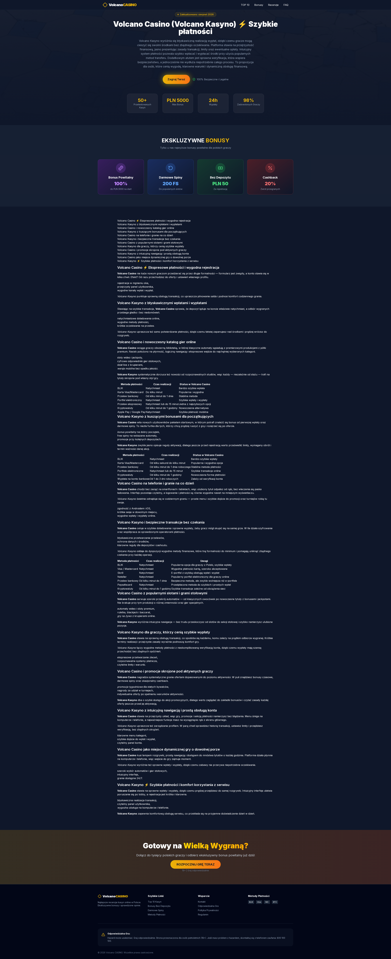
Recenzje (273, 4)
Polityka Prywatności (208, 910)
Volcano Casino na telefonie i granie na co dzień (145, 235)
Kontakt (201, 901)
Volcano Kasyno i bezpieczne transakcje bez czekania (148, 238)
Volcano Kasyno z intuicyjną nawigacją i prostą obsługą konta (153, 253)
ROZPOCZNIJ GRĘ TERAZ (196, 864)
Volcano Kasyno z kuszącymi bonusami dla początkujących (152, 231)
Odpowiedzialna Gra (208, 906)
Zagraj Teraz (176, 79)
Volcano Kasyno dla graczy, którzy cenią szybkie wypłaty (150, 246)
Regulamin (203, 914)
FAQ (285, 4)
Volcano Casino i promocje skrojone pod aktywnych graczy (151, 249)
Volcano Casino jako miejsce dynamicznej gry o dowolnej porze (154, 257)
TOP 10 (245, 4)
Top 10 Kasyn (154, 901)
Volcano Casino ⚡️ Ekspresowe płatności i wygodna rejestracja (153, 220)
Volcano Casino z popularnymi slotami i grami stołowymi (150, 242)
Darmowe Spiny (156, 910)
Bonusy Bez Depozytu (159, 906)
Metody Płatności (156, 914)
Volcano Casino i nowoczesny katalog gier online (145, 227)
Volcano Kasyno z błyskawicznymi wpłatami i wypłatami (149, 224)
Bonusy (258, 4)
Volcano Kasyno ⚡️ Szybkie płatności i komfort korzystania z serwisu (157, 260)
